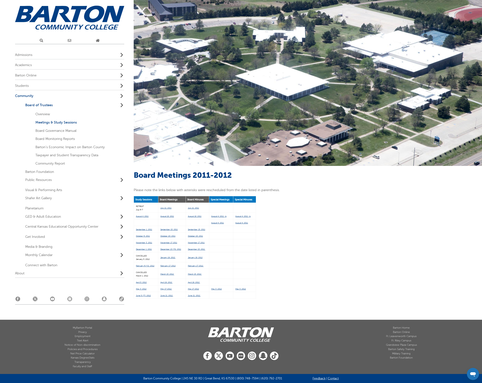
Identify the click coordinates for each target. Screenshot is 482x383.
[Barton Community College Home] (69, 18)
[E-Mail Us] (69, 40)
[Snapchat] (104, 300)
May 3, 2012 (216, 289)
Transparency (82, 362)
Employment (82, 336)
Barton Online (401, 332)
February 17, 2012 (168, 266)
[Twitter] (35, 300)
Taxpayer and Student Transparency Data (66, 155)
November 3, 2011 (144, 243)
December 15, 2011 (196, 249)
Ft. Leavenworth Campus (401, 336)
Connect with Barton (41, 265)
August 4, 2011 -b (219, 216)
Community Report (50, 163)
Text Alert (82, 340)
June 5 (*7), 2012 (143, 295)
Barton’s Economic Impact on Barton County (70, 147)
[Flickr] (69, 300)
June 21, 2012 (166, 295)
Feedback (319, 378)
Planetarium (34, 208)
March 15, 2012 (167, 274)
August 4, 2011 (142, 216)
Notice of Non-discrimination (82, 344)
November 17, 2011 (168, 243)
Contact (333, 378)
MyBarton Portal (82, 327)
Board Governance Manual (55, 131)
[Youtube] (52, 300)
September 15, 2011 (169, 229)
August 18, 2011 (167, 216)
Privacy (82, 332)
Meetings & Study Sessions (56, 122)
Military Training (401, 353)
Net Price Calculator (82, 353)
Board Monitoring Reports (55, 139)
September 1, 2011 (144, 229)
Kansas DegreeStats (82, 357)
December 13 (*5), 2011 (170, 249)
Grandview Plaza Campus (401, 344)
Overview (42, 114)
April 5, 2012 (141, 282)
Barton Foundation (39, 172)
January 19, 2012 (168, 257)
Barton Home (401, 327)
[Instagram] (87, 300)
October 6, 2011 (143, 236)
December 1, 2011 (144, 249)
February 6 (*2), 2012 (145, 266)
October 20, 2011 (167, 236)
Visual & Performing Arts (43, 190)
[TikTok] (121, 300)
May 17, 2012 (193, 289)
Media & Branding (38, 247)
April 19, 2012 (166, 282)
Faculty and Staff (82, 366)
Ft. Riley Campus (401, 340)
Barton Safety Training (401, 349)
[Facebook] (17, 300)
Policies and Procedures (83, 349)
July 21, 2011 (166, 208)
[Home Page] (98, 40)
